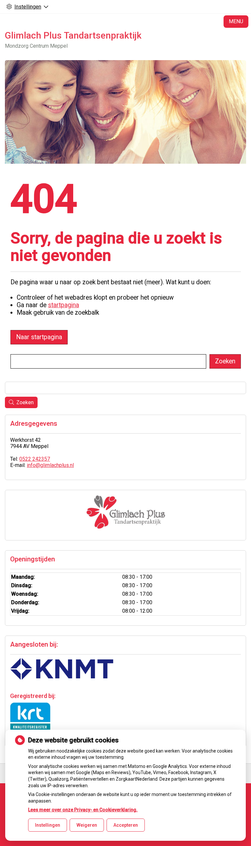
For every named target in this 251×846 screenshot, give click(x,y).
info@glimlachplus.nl (50, 465)
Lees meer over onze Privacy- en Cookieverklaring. (83, 809)
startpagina (63, 305)
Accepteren (125, 825)
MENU (236, 21)
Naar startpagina (39, 337)
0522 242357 (34, 459)
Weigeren (86, 825)
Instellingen (47, 825)
